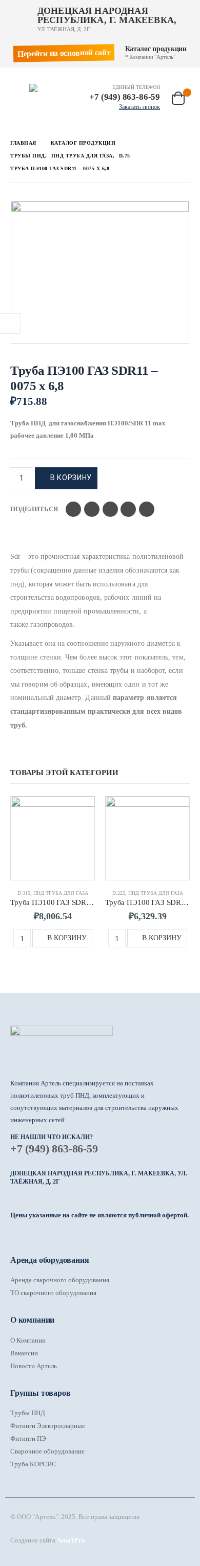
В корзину (71, 477)
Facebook (73, 509)
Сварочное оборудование (47, 1451)
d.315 (23, 893)
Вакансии (24, 1353)
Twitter (91, 509)
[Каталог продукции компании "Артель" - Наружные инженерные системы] (49, 88)
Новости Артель (33, 1366)
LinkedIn (110, 509)
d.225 (118, 893)
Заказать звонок (139, 106)
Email (146, 509)
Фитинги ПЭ (28, 1438)
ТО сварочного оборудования (53, 1293)
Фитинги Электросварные (47, 1425)
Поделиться (34, 509)
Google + (128, 509)
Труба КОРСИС (33, 1464)
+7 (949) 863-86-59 (54, 1148)
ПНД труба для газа (60, 893)
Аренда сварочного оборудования (59, 1280)
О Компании (28, 1340)
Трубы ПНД (27, 1413)
